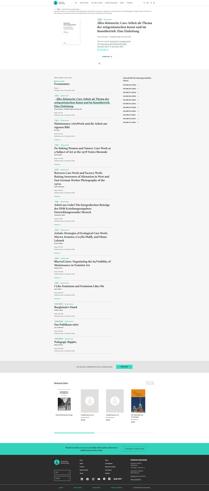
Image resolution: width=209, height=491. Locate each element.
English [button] (58, 478)
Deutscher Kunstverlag (143, 487)
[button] (99, 63)
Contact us (134, 476)
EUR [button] (57, 472)
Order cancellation (136, 479)
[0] (147, 3)
